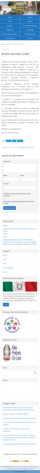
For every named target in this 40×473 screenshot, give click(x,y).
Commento (7, 161)
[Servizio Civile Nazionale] (12, 325)
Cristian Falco (24, 147)
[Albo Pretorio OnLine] (12, 352)
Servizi (5, 272)
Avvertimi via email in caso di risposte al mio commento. (17, 195)
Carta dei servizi (10, 38)
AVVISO (5, 226)
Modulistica (10, 30)
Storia (30, 17)
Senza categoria (8, 268)
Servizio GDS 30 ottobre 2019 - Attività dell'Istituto (19, 444)
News (4, 263)
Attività (30, 21)
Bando (8, 44)
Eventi (5, 259)
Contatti (30, 38)
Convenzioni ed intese (30, 26)
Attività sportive (30, 34)
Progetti (10, 26)
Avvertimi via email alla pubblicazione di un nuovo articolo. (18, 202)
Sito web (6, 184)
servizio (20, 141)
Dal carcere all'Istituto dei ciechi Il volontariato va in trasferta (19, 423)
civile (14, 141)
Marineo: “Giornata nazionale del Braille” (16, 414)
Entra (6, 305)
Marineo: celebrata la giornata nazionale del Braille (19, 418)
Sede (9, 21)
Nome (5, 175)
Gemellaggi (30, 30)
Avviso (8, 141)
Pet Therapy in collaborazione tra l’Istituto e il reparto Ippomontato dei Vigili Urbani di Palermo (18, 408)
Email (23, 175)
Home (10, 17)
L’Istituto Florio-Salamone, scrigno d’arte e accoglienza (16, 430)
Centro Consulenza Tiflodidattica (10, 34)
